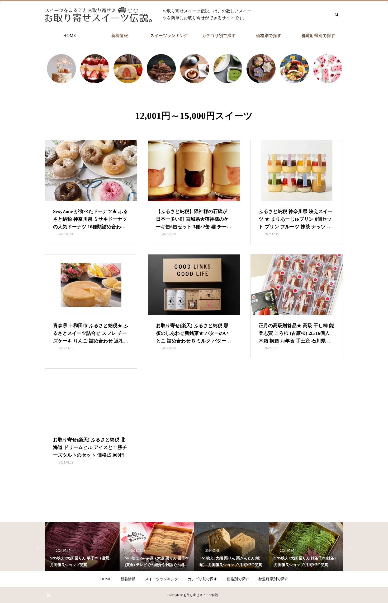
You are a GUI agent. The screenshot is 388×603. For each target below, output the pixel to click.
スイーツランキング (169, 35)
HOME (69, 35)
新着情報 (119, 35)
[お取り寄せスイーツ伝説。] (98, 14)
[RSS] (48, 595)
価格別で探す (268, 35)
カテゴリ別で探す (219, 35)
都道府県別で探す (318, 35)
